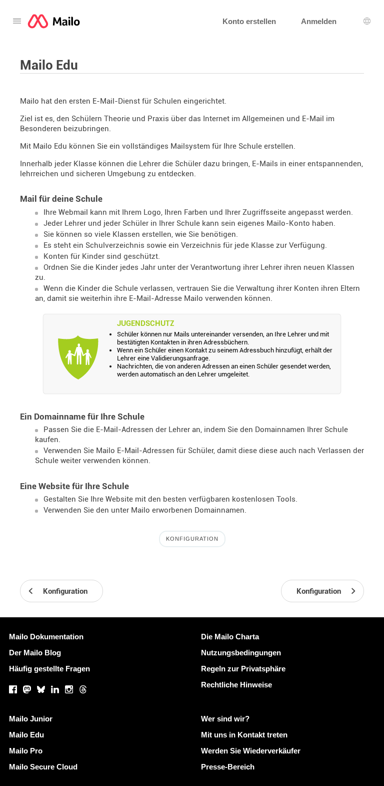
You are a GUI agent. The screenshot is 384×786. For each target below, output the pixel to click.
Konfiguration (192, 539)
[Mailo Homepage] (53, 21)
